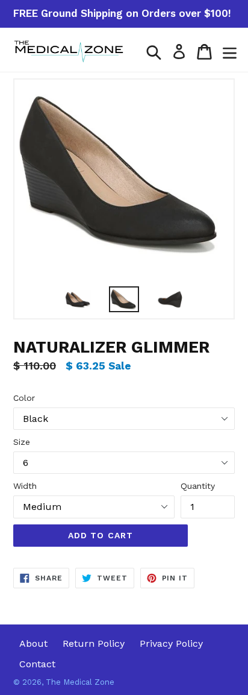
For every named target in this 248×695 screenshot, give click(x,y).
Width (25, 486)
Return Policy (94, 643)
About (33, 643)
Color (24, 398)
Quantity (198, 486)
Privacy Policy (171, 643)
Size (21, 442)
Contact (37, 664)
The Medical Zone (80, 682)
